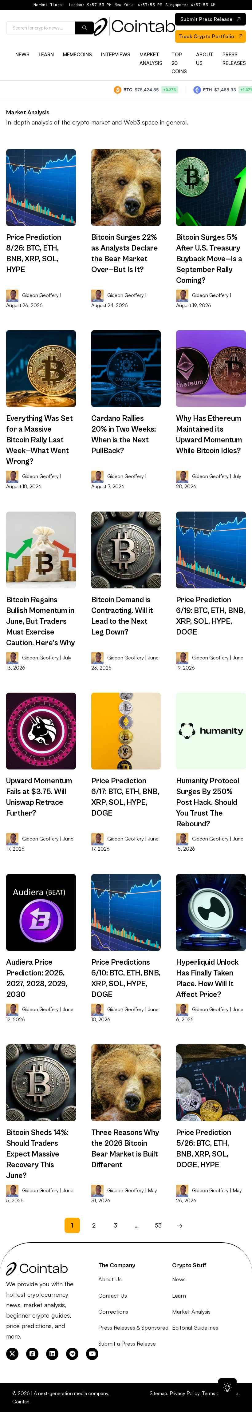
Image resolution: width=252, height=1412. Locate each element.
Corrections (113, 1311)
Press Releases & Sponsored (133, 1327)
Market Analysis (151, 58)
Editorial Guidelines (195, 1327)
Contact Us (112, 1295)
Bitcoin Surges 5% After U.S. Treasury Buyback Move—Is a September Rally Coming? (209, 259)
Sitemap (158, 1393)
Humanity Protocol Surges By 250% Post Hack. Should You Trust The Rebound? (207, 803)
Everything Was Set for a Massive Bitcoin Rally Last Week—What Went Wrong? (39, 440)
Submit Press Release (206, 19)
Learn (46, 54)
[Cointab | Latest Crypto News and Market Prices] (134, 28)
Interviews (115, 54)
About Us (204, 58)
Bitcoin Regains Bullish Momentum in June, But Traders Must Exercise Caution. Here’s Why (40, 621)
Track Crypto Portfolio (206, 36)
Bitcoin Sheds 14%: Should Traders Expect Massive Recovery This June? (37, 1154)
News (22, 54)
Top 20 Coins (179, 62)
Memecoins (77, 54)
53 (158, 1225)
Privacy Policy (184, 1393)
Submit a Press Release (127, 1343)
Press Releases (234, 58)
